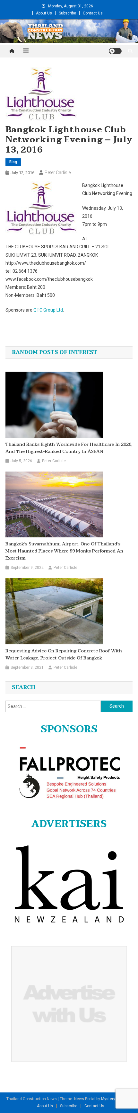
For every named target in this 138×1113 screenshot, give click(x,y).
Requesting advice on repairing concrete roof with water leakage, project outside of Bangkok (63, 655)
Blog (13, 162)
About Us (44, 13)
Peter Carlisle (58, 172)
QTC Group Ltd (48, 310)
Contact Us (93, 13)
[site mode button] (115, 51)
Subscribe (67, 13)
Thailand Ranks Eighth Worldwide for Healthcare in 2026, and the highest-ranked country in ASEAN (68, 448)
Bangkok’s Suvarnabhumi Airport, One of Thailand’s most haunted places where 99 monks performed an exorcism (64, 551)
